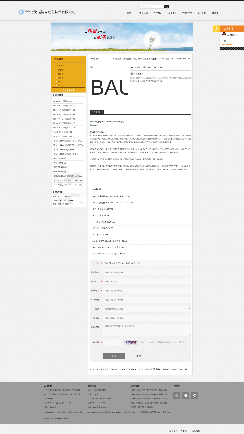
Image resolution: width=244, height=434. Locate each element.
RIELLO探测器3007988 (102, 209)
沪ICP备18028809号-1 (148, 412)
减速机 (60, 82)
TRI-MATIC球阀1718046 (64, 106)
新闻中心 (172, 13)
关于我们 (143, 13)
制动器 (60, 74)
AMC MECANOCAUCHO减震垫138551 (109, 247)
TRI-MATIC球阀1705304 (64, 114)
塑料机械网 (56, 418)
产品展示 (158, 13)
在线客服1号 (232, 35)
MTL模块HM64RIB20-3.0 (103, 222)
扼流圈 (60, 70)
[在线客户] (216, 28)
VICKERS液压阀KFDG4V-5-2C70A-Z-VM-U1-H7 (166, 369)
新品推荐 (59, 95)
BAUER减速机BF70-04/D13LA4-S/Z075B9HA (116, 369)
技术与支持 (187, 13)
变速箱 (60, 85)
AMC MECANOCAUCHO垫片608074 (108, 254)
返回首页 (173, 431)
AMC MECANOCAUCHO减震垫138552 (109, 241)
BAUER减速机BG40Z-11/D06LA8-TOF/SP (111, 196)
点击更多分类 (69, 90)
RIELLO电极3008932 (101, 215)
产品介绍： (97, 112)
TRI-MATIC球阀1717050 (64, 110)
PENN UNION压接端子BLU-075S (67, 141)
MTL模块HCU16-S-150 (102, 228)
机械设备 (61, 65)
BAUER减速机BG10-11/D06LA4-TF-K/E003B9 (113, 203)
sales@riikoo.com (67, 200)
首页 (129, 13)
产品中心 (137, 59)
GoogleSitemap (165, 412)
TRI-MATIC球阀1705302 (64, 119)
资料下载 (201, 13)
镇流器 (60, 78)
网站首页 (127, 59)
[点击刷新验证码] (131, 342)
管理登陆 (66, 418)
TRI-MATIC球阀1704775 (64, 123)
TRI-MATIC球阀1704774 (64, 127)
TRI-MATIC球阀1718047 (64, 101)
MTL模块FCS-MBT (100, 234)
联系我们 (216, 13)
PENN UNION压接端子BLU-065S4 (68, 145)
